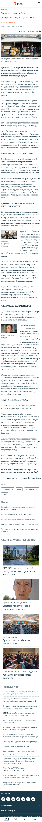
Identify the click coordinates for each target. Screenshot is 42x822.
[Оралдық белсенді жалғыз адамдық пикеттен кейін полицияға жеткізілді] (21, 589)
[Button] (21, 31)
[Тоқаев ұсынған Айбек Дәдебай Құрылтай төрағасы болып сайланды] (21, 658)
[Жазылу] (33, 799)
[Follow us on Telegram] (23, 799)
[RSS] (28, 799)
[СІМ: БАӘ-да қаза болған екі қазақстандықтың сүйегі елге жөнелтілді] (21, 555)
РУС (15, 819)
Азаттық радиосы (8, 22)
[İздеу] (35, 819)
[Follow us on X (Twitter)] (8, 799)
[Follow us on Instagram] (18, 799)
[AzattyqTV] (25, 819)
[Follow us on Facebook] (3, 799)
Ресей (4, 9)
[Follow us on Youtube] (13, 799)
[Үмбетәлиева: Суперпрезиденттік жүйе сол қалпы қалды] (21, 624)
